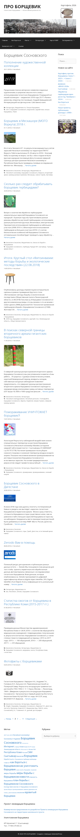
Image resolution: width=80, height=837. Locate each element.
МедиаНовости (20, 107)
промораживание (39, 472)
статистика (8, 652)
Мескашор (31, 175)
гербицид (26, 759)
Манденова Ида (31, 708)
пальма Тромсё (39, 401)
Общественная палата (18, 321)
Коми (22, 747)
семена (25, 789)
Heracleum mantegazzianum (15, 399)
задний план (39, 109)
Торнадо (50, 247)
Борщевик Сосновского (18, 109)
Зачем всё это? (7, 46)
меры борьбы (10, 773)
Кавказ (6, 533)
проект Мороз (8, 789)
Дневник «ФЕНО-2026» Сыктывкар (63, 86)
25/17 (8, 109)
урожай (29, 710)
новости (24, 776)
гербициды (33, 759)
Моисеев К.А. (24, 749)
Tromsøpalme (44, 399)
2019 (11, 735)
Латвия (33, 747)
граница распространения (18, 175)
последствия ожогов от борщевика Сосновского (21, 787)
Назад (7, 719)
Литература (39, 40)
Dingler (8, 706)
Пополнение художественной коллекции (25, 64)
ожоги (33, 650)
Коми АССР (22, 708)
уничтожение (12, 792)
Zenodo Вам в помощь (19, 542)
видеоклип (31, 109)
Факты (27, 40)
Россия (24, 752)
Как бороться (16, 40)
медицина (26, 650)
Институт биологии (10, 708)
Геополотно (25, 743)
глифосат (7, 763)
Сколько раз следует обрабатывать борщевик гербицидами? (28, 185)
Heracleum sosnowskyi (13, 173)
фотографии (37, 710)
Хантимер (49, 175)
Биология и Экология (13, 171)
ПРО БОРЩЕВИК (22, 6)
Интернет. (9, 746)
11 (23, 719)
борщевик (15, 706)
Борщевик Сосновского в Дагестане (21, 485)
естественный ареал (46, 531)
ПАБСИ (40, 708)
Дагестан (35, 531)
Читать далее (30, 165)
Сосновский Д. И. (9, 710)
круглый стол (34, 319)
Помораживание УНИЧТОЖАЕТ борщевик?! (25, 413)
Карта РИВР (54, 40)
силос (46, 708)
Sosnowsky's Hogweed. (12, 739)
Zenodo (19, 591)
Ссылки (21, 46)
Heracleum (12, 591)
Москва (31, 749)
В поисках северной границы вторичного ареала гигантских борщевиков (25, 333)
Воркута (41, 173)
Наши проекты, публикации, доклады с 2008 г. (65, 110)
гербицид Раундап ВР (30, 247)
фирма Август (8, 249)
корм (17, 770)
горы (24, 531)
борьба (6, 759)
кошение (33, 770)
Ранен (15, 112)
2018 (8, 735)
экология (20, 792)
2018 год (9, 319)
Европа (23, 401)
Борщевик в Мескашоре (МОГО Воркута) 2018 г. (26, 122)
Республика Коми (41, 650)
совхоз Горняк (40, 175)
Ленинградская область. (12, 749)
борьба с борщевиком (16, 759)
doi (7, 591)
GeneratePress (57, 834)
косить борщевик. (25, 770)
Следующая (31, 719)
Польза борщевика (33, 107)
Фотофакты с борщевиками (23, 661)
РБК (34, 749)
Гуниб (29, 531)
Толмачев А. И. (21, 710)
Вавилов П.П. (40, 706)
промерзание (27, 472)
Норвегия (29, 401)
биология (20, 756)
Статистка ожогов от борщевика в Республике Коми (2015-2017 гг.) (27, 602)
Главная (5, 40)
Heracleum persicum (32, 399)
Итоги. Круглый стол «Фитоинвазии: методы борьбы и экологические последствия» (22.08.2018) (29, 261)
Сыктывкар (42, 247)
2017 (5, 735)
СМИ (29, 752)
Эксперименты (67, 40)
